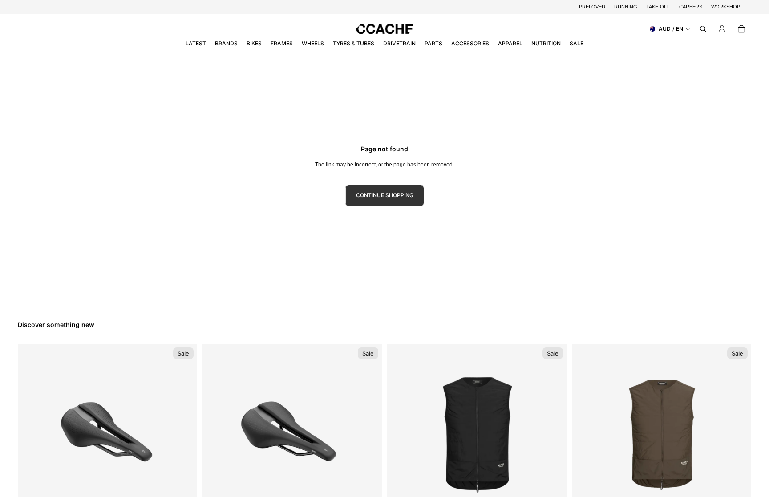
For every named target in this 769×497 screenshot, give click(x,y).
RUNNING (625, 6)
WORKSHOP (725, 6)
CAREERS (690, 6)
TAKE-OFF (658, 6)
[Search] (703, 29)
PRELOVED (592, 6)
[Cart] (741, 29)
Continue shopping (384, 195)
